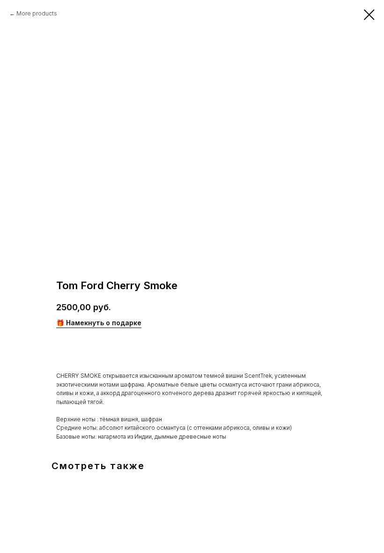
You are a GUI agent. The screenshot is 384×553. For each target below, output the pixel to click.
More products (36, 13)
